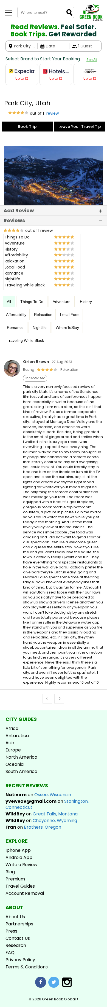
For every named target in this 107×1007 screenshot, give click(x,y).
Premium (15, 879)
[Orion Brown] (12, 375)
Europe (13, 750)
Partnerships (19, 924)
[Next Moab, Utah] (59, 698)
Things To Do (31, 301)
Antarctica (17, 735)
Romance (15, 327)
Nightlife (40, 327)
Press (11, 931)
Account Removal (24, 893)
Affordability (16, 314)
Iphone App (18, 850)
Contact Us (17, 938)
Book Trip (27, 126)
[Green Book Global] (91, 19)
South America (21, 771)
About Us (15, 917)
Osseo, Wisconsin (52, 794)
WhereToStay (67, 327)
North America (21, 757)
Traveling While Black (25, 340)
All (9, 301)
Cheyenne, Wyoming (55, 820)
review (52, 113)
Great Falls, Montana (55, 814)
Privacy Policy (20, 960)
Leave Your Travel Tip (79, 126)
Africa (11, 728)
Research (15, 945)
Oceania (14, 764)
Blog (10, 872)
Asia (9, 743)
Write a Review (21, 864)
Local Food (70, 314)
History (86, 301)
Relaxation (43, 314)
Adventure (62, 301)
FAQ (10, 952)
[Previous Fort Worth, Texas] (47, 698)
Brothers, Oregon (42, 827)
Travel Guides (20, 886)
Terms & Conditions (26, 967)
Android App (18, 857)
